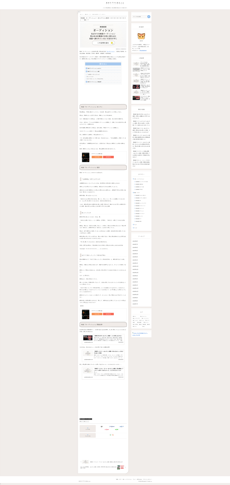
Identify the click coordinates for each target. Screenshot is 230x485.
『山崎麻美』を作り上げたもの (93, 74)
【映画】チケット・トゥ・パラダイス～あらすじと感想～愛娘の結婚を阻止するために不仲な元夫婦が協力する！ (141, 163)
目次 (102, 64)
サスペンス (87, 421)
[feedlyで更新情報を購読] (110, 435)
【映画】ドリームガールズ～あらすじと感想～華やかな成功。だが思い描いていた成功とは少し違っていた (141, 123)
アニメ (134, 479)
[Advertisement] (103, 94)
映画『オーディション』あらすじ (94, 68)
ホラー (82, 421)
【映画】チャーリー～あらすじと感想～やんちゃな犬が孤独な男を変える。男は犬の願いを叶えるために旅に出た (141, 145)
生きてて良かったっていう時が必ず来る (95, 78)
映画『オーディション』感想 (93, 71)
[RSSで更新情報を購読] (113, 435)
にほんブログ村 (136, 335)
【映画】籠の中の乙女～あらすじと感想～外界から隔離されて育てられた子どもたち (141, 116)
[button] (148, 16)
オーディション (110, 51)
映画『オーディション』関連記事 (94, 81)
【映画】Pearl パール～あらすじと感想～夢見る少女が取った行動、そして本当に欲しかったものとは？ (141, 130)
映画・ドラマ (118, 479)
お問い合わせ (139, 479)
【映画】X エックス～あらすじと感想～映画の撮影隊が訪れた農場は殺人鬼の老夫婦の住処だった (141, 137)
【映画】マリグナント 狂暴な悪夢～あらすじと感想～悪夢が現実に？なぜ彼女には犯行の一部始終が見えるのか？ (141, 154)
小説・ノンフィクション (127, 479)
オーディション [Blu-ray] (97, 153)
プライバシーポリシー (147, 479)
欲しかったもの (90, 76)
